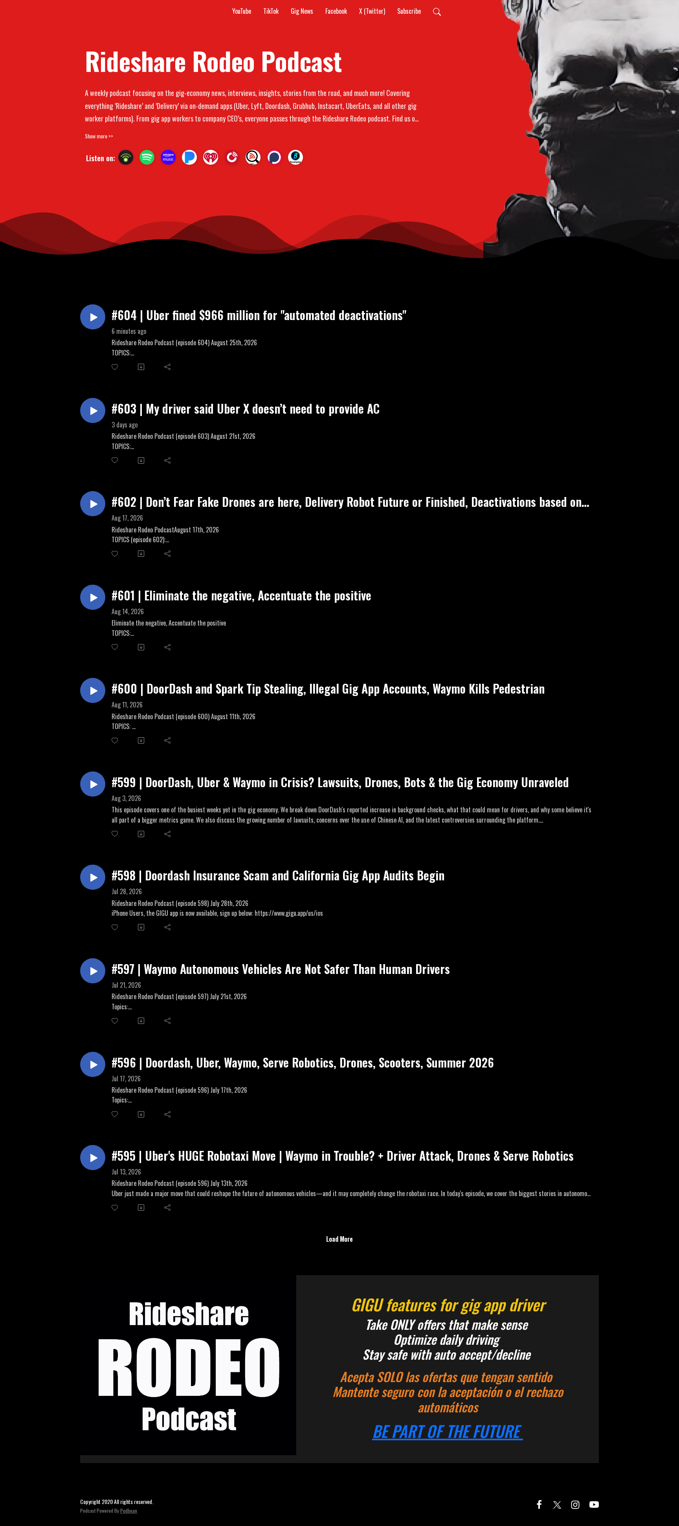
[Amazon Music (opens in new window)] (168, 157)
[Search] (437, 11)
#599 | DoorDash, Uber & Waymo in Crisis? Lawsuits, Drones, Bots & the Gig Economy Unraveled (340, 782)
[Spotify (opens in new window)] (146, 157)
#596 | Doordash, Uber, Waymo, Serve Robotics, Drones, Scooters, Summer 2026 (303, 1062)
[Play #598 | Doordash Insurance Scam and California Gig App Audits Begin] (92, 877)
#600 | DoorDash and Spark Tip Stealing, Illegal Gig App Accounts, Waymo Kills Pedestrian (328, 688)
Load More (339, 1239)
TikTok (271, 11)
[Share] (168, 367)
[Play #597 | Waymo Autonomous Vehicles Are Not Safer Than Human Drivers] (92, 970)
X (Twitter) (372, 11)
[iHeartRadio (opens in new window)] (210, 157)
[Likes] (115, 367)
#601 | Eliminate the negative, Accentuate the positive (241, 595)
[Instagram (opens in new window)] (575, 1503)
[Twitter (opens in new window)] (557, 1503)
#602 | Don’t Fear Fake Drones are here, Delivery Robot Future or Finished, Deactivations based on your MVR (347, 501)
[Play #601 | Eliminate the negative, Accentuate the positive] (92, 597)
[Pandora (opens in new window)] (189, 157)
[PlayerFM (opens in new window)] (231, 157)
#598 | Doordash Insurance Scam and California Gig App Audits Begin (278, 875)
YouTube (241, 11)
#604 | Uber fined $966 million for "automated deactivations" (259, 314)
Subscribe (409, 11)
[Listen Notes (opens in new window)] (253, 157)
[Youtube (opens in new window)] (594, 1503)
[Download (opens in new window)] (141, 367)
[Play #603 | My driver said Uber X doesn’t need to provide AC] (92, 410)
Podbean (128, 1510)
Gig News (302, 11)
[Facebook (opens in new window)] (539, 1503)
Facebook (336, 11)
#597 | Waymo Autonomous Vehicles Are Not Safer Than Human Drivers (281, 968)
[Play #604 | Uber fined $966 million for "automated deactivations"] (92, 316)
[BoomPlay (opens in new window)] (295, 157)
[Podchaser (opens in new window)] (274, 157)
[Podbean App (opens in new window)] (125, 157)
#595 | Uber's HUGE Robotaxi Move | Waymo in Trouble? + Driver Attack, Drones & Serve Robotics (343, 1155)
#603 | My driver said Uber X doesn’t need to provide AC (246, 408)
